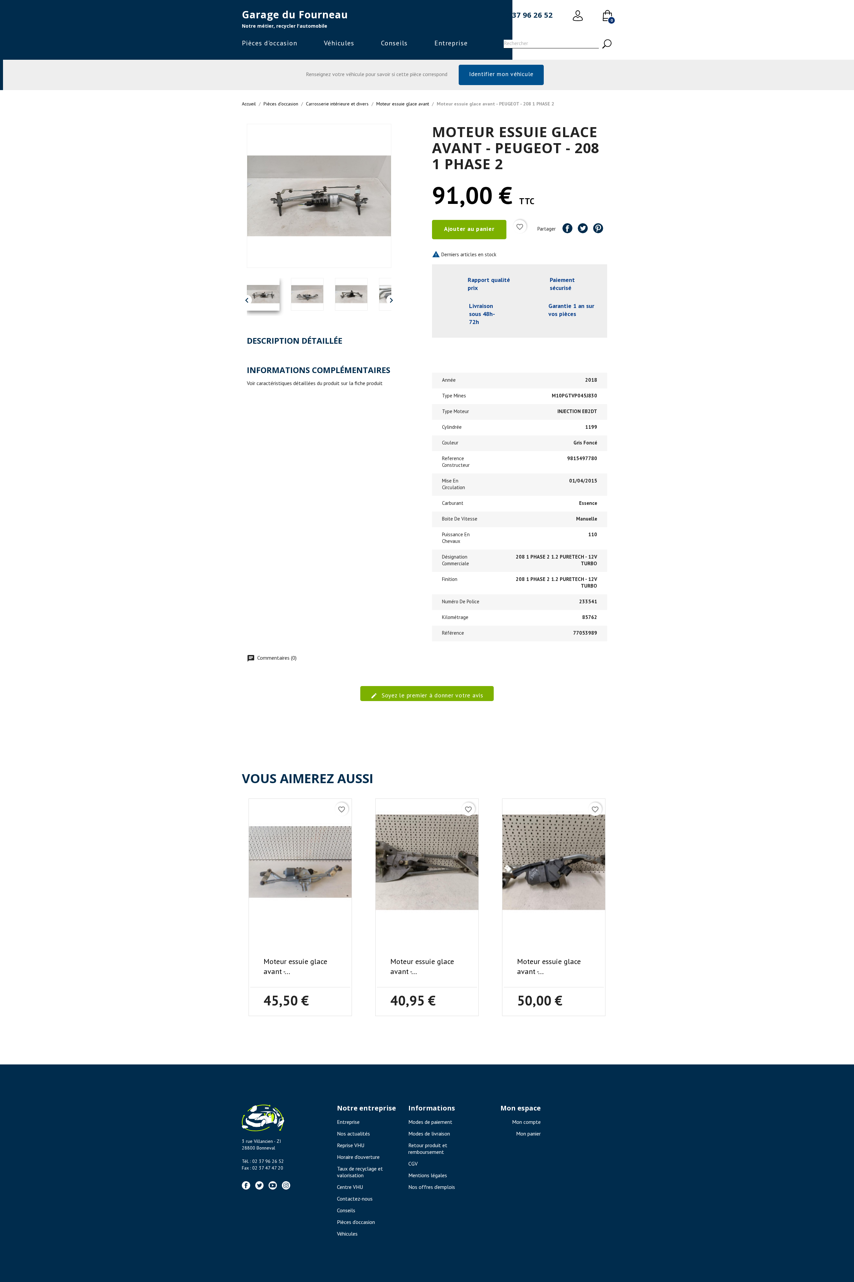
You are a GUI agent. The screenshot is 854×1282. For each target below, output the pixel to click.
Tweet (583, 228)
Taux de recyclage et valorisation (360, 1172)
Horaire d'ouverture (358, 1157)
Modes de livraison (429, 1133)
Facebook (246, 1185)
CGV (413, 1163)
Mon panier (528, 1133)
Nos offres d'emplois (431, 1187)
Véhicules (339, 43)
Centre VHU (350, 1187)
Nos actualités (353, 1133)
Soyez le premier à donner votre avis (431, 695)
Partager (567, 228)
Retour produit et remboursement (427, 1148)
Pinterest (598, 228)
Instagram (286, 1185)
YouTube (273, 1185)
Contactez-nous (355, 1198)
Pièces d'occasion (269, 43)
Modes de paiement (430, 1121)
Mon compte (526, 1121)
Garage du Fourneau (295, 14)
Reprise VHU (350, 1145)
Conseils (394, 43)
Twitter (259, 1185)
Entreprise (451, 43)
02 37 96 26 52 (527, 14)
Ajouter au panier (469, 229)
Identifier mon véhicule (501, 74)
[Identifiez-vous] (578, 15)
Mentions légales (427, 1175)
